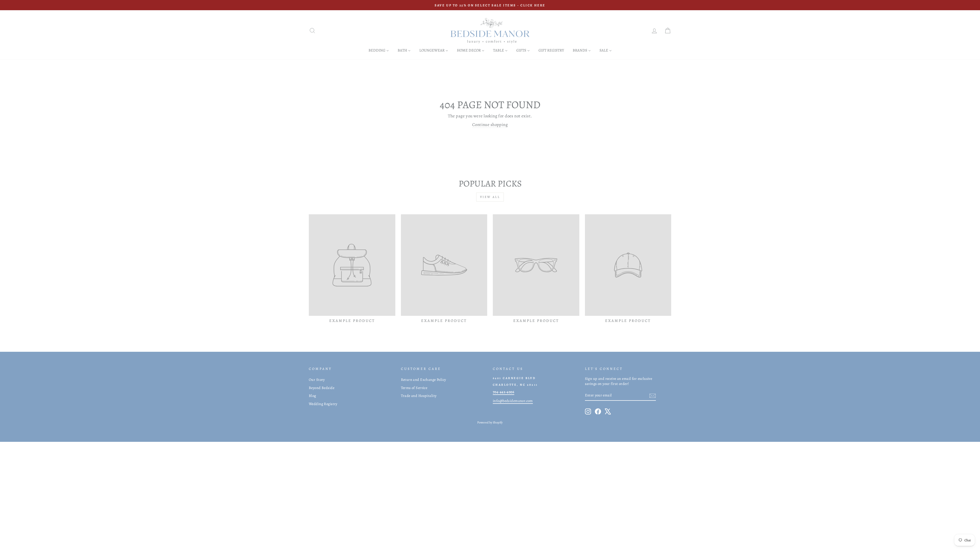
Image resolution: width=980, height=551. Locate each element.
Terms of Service (414, 387)
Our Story (317, 379)
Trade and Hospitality (419, 395)
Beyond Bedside (321, 387)
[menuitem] (378, 50)
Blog (312, 395)
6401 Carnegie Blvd (514, 378)
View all (490, 197)
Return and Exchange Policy (423, 379)
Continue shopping (490, 125)
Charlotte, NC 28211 (515, 385)
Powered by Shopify (490, 422)
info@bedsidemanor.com (513, 400)
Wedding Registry (323, 403)
